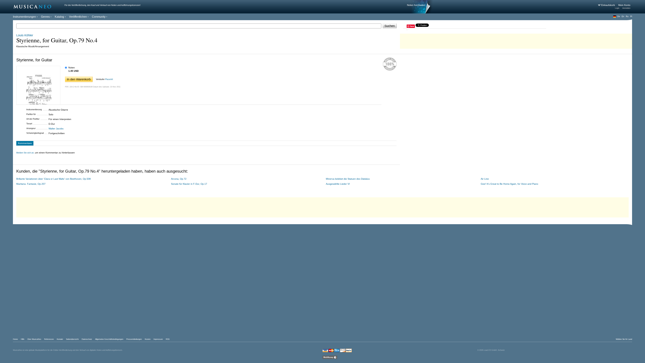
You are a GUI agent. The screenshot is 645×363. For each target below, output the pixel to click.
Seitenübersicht (72, 339)
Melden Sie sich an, (25, 153)
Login (617, 8)
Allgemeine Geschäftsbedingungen (109, 339)
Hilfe (22, 339)
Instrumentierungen (24, 16)
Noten (71, 67)
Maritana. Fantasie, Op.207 (31, 184)
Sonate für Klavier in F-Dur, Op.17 (189, 184)
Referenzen (49, 339)
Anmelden (626, 8)
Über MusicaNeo (34, 339)
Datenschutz (87, 339)
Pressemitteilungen (134, 339)
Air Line (485, 178)
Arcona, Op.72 (178, 178)
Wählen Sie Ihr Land (624, 339)
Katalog (59, 16)
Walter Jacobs (56, 128)
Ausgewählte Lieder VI (338, 184)
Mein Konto (624, 5)
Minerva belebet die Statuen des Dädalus (348, 178)
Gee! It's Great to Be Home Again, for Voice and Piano (509, 184)
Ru (627, 16)
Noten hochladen (416, 5)
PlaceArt (109, 79)
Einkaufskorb (608, 5)
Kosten (147, 339)
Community (98, 16)
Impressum (158, 339)
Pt (631, 16)
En (623, 16)
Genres (45, 16)
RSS (167, 339)
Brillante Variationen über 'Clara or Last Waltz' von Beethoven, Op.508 (53, 178)
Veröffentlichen (78, 16)
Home (15, 339)
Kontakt (60, 339)
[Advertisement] (516, 40)
